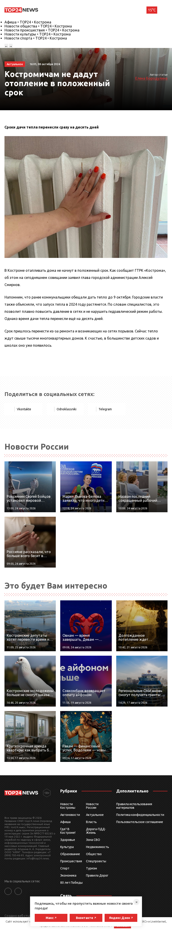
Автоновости (70, 815)
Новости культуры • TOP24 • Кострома (37, 34)
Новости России (92, 805)
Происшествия (71, 861)
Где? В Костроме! (67, 830)
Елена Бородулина (151, 78)
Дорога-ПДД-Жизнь (96, 830)
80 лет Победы (71, 882)
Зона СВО (93, 840)
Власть (91, 822)
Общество (94, 854)
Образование (70, 854)
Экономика (68, 875)
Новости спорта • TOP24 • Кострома (35, 38)
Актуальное (95, 815)
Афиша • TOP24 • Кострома (27, 22)
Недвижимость (97, 847)
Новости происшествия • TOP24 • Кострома (42, 30)
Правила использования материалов (134, 805)
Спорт (64, 868)
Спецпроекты (96, 861)
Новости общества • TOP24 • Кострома (38, 26)
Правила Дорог (97, 875)
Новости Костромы (67, 805)
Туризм (91, 868)
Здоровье (67, 840)
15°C (152, 10)
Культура (67, 847)
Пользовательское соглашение (139, 822)
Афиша (65, 822)
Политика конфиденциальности (140, 815)
